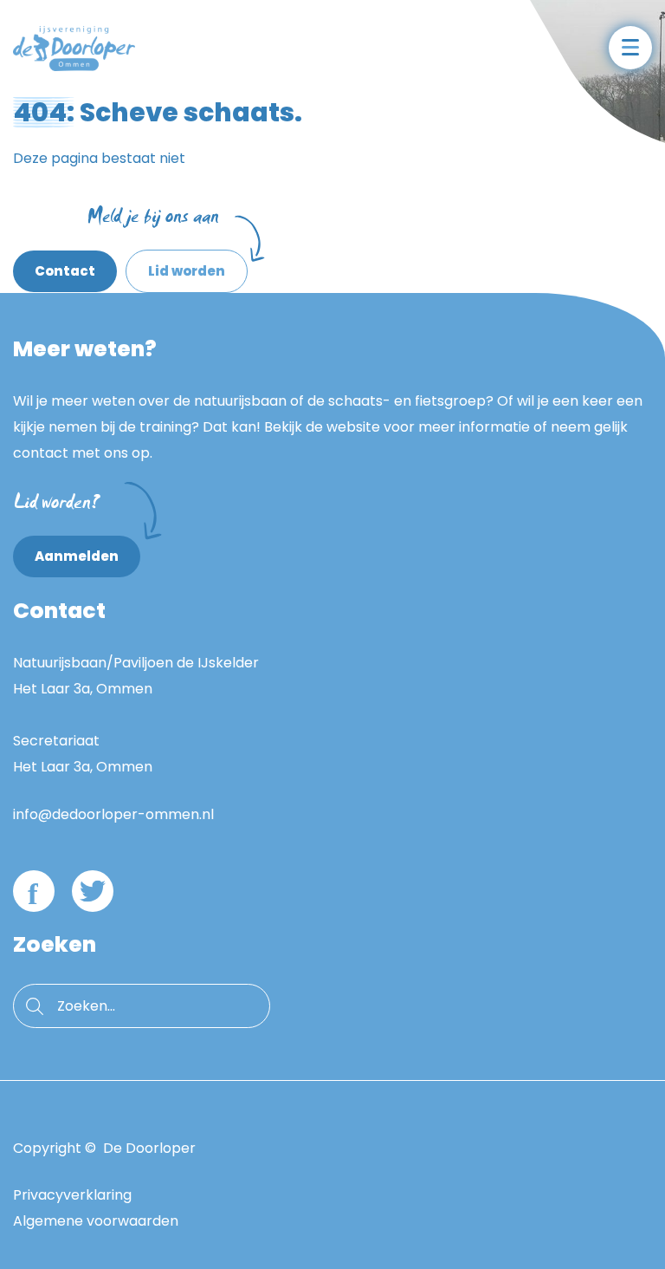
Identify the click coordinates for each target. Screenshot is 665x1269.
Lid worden (175, 265)
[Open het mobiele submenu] (630, 47)
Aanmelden (77, 556)
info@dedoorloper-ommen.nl (113, 814)
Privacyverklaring (72, 1195)
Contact (65, 271)
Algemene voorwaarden (95, 1221)
